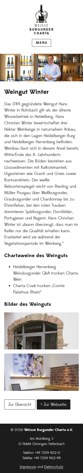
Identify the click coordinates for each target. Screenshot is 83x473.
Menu (41, 43)
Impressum (28, 467)
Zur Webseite (55, 404)
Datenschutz (53, 467)
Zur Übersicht (19, 404)
